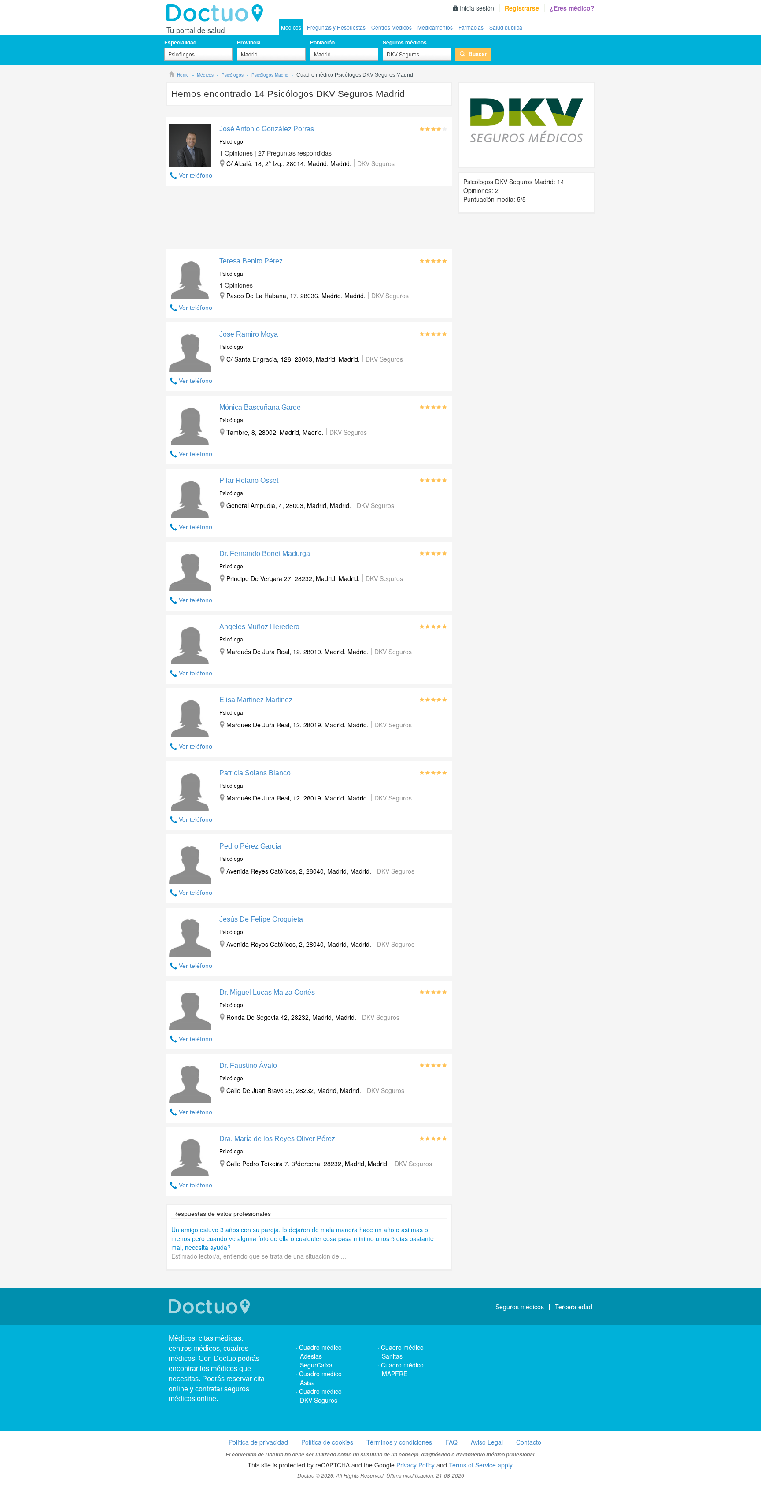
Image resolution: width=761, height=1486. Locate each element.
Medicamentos (435, 27)
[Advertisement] (309, 219)
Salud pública (505, 27)
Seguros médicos (405, 42)
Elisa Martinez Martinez (255, 700)
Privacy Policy (415, 1464)
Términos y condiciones (399, 1442)
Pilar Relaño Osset (248, 480)
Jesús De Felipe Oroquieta (261, 919)
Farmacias (471, 27)
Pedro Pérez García (250, 846)
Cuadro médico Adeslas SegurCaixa (320, 1356)
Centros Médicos (391, 27)
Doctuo (217, 13)
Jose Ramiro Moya (248, 334)
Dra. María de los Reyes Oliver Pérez (277, 1138)
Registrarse (522, 8)
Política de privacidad (258, 1442)
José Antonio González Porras (266, 129)
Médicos (291, 27)
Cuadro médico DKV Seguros (320, 1395)
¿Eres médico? (572, 8)
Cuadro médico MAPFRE (402, 1369)
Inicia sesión (477, 8)
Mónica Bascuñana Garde (260, 407)
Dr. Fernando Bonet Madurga (264, 553)
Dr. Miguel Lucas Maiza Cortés (267, 992)
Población (322, 42)
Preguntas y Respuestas (336, 27)
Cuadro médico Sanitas (402, 1351)
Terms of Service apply (480, 1464)
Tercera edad (573, 1306)
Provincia (249, 42)
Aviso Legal (487, 1442)
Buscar (478, 54)
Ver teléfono (195, 175)
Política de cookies (327, 1442)
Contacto (528, 1442)
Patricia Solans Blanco (255, 773)
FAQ (451, 1442)
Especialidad (180, 42)
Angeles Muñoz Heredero (259, 626)
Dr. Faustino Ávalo (248, 1065)
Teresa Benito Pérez (251, 261)
